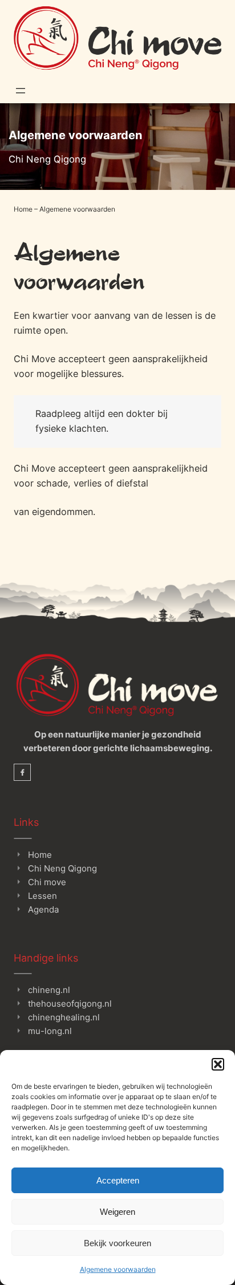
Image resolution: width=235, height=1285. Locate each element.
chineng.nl (49, 989)
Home (23, 209)
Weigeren (117, 1212)
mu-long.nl (50, 1030)
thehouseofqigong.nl (70, 1003)
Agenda (43, 909)
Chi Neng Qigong (62, 868)
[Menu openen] (20, 91)
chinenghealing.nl (64, 1017)
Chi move (47, 882)
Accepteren (117, 1180)
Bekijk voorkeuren (117, 1243)
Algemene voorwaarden (118, 1269)
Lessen (42, 895)
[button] (218, 1064)
